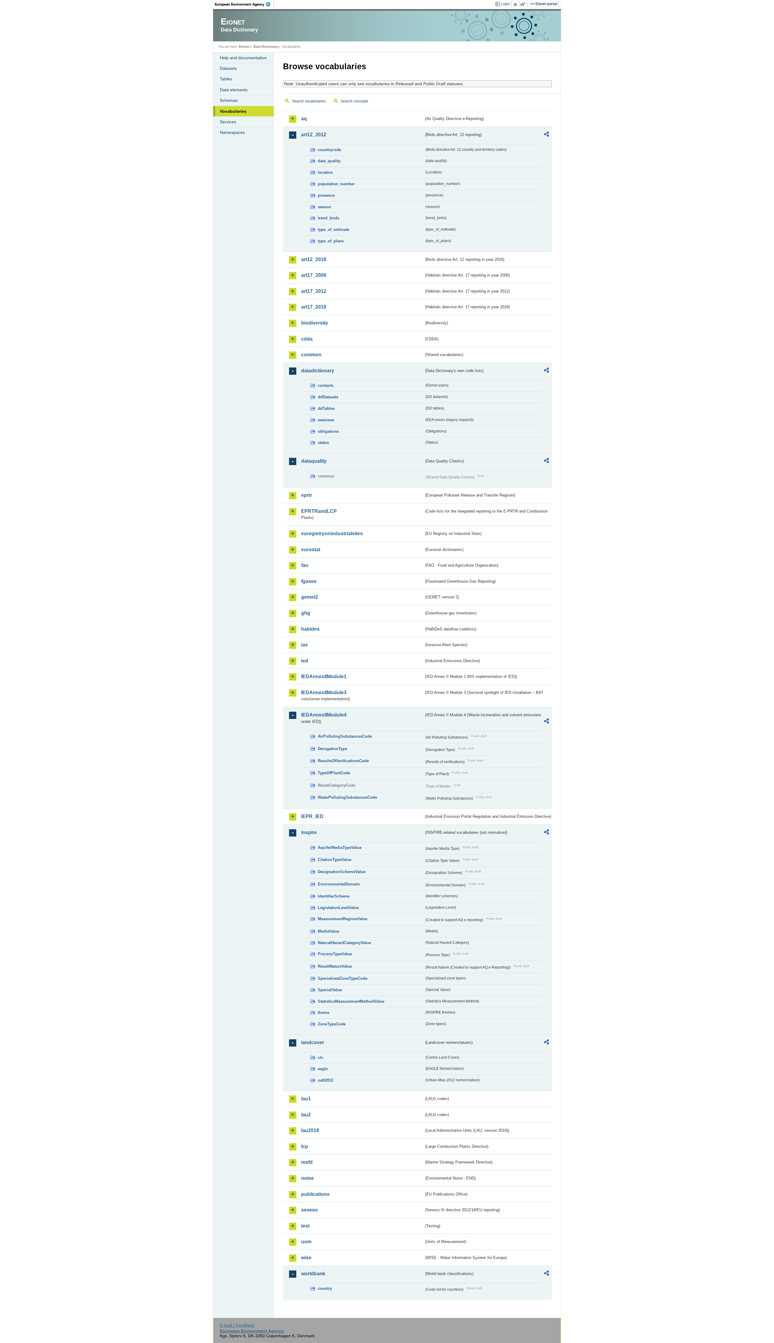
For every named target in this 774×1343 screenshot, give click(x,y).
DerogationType (332, 748)
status (323, 442)
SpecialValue (330, 990)
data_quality (329, 161)
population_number (336, 184)
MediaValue (328, 931)
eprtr (306, 495)
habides (310, 629)
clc (320, 1057)
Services (228, 121)
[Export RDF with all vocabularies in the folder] (546, 135)
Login (505, 4)
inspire (309, 832)
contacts (325, 385)
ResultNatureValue (335, 966)
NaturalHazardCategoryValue (344, 942)
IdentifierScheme (334, 896)
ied (304, 660)
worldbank (313, 1273)
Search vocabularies (309, 101)
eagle (323, 1068)
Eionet (244, 46)
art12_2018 (313, 259)
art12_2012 (313, 134)
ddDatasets (328, 397)
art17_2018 (313, 306)
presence (326, 195)
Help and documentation (243, 57)
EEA (244, 4)
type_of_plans (331, 241)
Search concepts (354, 101)
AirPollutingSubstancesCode (345, 736)
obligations (328, 431)
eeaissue (326, 420)
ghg (305, 613)
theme (323, 1012)
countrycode (329, 149)
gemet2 (309, 597)
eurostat (310, 549)
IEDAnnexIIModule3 (323, 692)
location (325, 172)
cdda (307, 338)
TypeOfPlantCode (334, 773)
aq (304, 118)
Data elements (234, 89)
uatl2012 (325, 1080)
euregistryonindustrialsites (332, 533)
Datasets (228, 68)
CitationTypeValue (334, 859)
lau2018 (310, 1130)
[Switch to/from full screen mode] (524, 4)
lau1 (306, 1098)
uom (306, 1241)
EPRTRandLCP (319, 511)
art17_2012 (313, 291)
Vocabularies (233, 111)
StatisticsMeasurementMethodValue (351, 1001)
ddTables (326, 408)
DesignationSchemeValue (342, 871)
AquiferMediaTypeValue (340, 847)
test (305, 1225)
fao (304, 565)
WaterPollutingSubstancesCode (347, 797)
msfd (307, 1162)
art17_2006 (313, 275)
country (325, 1288)
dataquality (314, 461)
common (311, 354)
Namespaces (232, 132)
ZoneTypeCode (332, 1024)
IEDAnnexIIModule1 (323, 676)
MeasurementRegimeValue (342, 919)
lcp (304, 1146)
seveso (309, 1209)
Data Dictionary (265, 46)
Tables (226, 78)
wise (306, 1257)
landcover (312, 1042)
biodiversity (314, 322)
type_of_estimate (333, 229)
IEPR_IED (312, 816)
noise (307, 1178)
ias (304, 644)
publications (315, 1194)
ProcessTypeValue (335, 954)
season (324, 207)
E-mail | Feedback (237, 1325)
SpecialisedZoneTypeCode (342, 978)
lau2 (306, 1114)
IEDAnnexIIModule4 (323, 714)
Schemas (229, 100)
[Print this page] (516, 4)
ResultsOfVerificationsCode (343, 761)
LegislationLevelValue (338, 907)
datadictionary (317, 370)
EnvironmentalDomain (339, 884)
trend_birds (328, 218)
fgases (309, 581)
